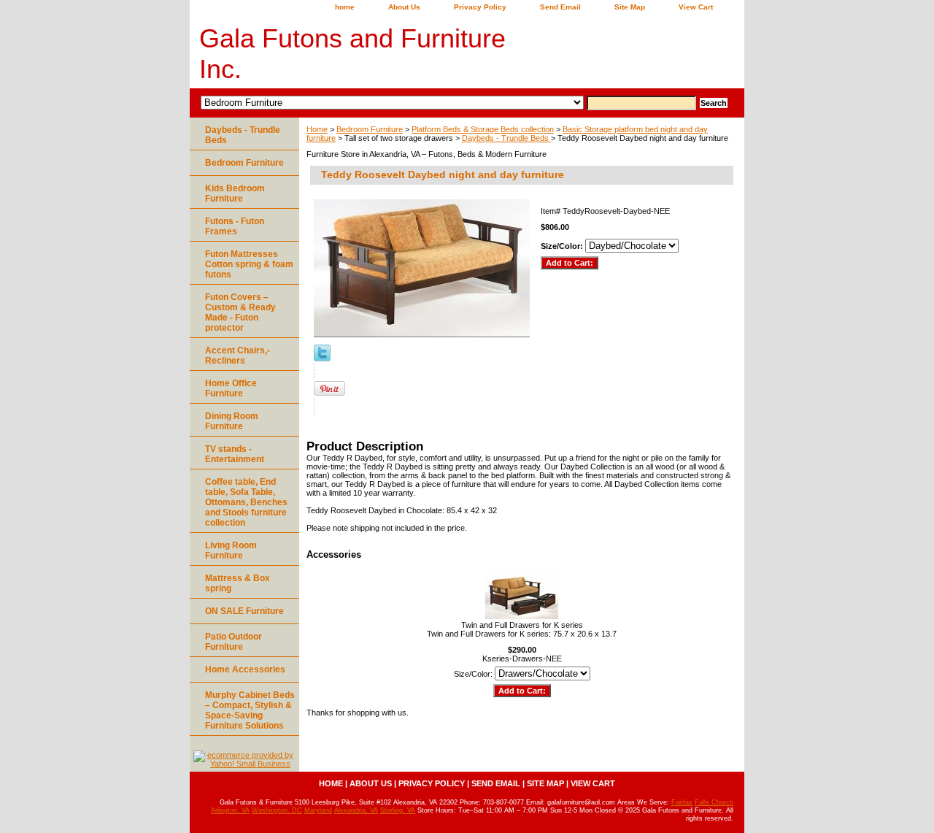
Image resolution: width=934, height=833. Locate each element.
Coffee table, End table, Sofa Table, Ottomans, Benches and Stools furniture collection (246, 502)
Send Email (560, 7)
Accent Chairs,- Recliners (237, 355)
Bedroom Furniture (369, 129)
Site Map (629, 7)
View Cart (696, 7)
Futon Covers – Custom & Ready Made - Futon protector (240, 312)
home (345, 7)
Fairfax (681, 802)
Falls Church (714, 802)
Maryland (318, 810)
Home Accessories (245, 669)
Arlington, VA (230, 810)
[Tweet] (322, 358)
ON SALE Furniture (244, 611)
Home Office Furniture (231, 388)
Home (317, 129)
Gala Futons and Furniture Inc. (352, 53)
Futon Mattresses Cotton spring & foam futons (249, 264)
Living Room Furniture (231, 550)
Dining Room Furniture (231, 421)
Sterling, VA (397, 810)
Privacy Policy (480, 7)
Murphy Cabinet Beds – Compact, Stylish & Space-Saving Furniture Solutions (250, 710)
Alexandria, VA (356, 810)
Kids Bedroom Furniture (235, 193)
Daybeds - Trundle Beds (506, 138)
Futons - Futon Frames (234, 226)
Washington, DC (277, 810)
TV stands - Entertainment (234, 454)
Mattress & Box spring (237, 583)
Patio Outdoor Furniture (233, 642)
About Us (404, 7)
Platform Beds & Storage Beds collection (483, 129)
